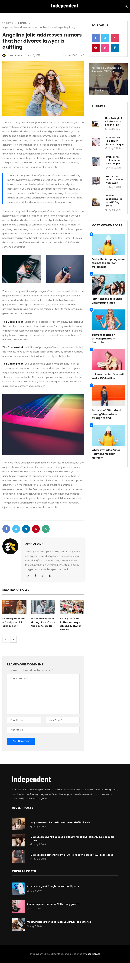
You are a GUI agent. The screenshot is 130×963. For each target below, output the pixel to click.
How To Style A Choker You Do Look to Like (113, 121)
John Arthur (34, 544)
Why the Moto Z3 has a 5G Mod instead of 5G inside (60, 822)
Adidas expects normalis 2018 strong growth (53, 904)
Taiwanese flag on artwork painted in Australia (103, 338)
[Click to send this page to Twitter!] (16, 529)
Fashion (22, 22)
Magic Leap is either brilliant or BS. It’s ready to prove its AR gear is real (71, 854)
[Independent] (64, 6)
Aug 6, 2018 (34, 55)
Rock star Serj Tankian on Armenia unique (114, 141)
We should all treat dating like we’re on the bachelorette (43, 622)
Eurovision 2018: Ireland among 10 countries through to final (106, 414)
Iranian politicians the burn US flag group (113, 200)
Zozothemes (93, 954)
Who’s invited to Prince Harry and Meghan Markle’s (106, 453)
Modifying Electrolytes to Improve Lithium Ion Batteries (59, 921)
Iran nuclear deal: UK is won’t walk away (115, 180)
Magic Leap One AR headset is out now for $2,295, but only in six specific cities (72, 838)
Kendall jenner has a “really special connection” (13, 622)
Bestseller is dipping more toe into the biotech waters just (108, 263)
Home (9, 22)
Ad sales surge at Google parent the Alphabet (54, 886)
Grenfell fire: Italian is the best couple (113, 160)
